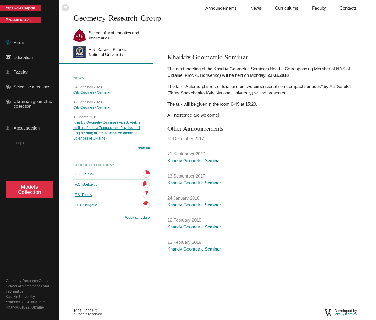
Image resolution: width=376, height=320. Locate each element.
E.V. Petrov (83, 195)
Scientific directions (32, 86)
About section (27, 128)
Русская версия (19, 20)
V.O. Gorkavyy (86, 185)
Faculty (21, 72)
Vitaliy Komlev (346, 314)
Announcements (221, 8)
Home (19, 42)
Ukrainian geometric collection (33, 101)
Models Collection (29, 189)
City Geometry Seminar (91, 92)
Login (19, 142)
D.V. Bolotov (84, 174)
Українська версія (20, 8)
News (255, 8)
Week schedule (137, 217)
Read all (143, 148)
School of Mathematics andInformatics (114, 35)
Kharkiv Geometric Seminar (194, 160)
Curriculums (286, 8)
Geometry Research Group (117, 17)
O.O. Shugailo (86, 205)
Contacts (348, 8)
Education (23, 57)
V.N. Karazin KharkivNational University (108, 52)
